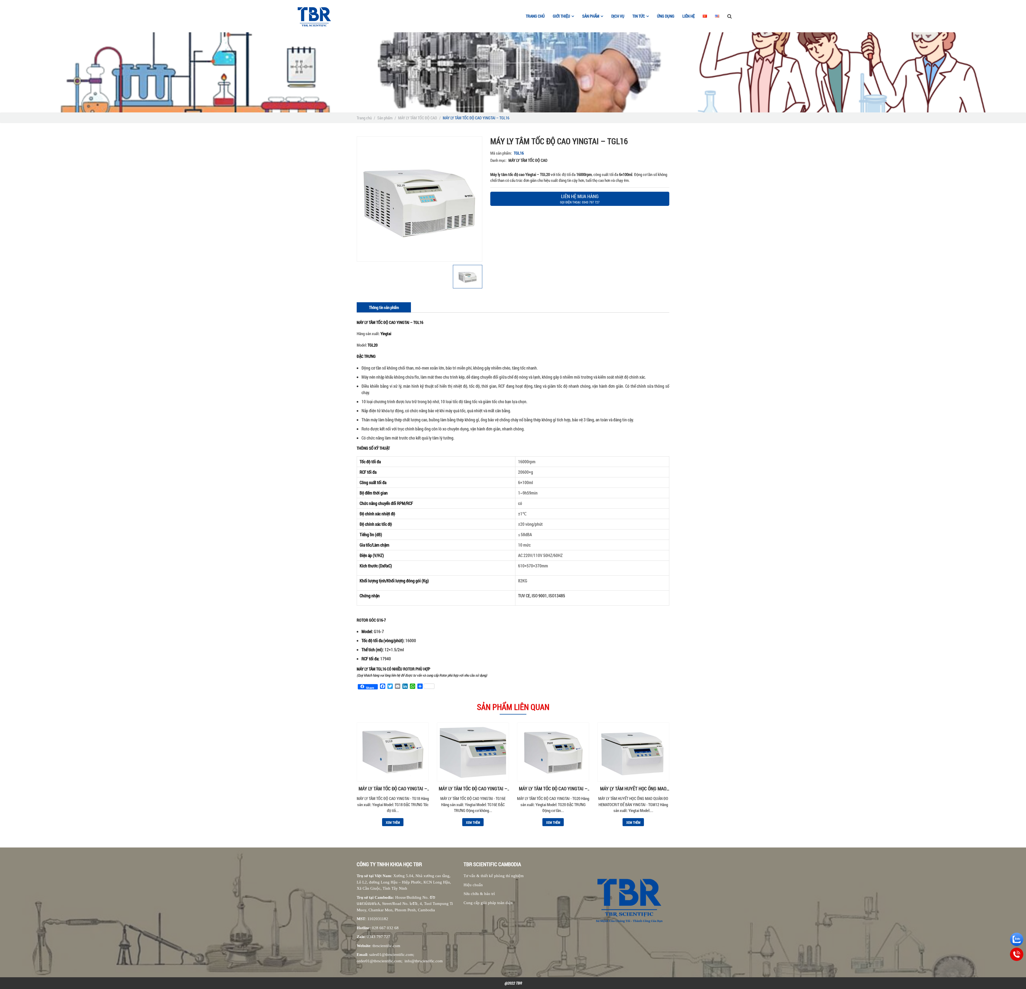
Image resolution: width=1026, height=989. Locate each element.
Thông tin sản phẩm (384, 307)
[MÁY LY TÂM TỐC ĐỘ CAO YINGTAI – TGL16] (419, 199)
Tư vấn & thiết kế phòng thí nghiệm (494, 876)
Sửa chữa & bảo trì (479, 894)
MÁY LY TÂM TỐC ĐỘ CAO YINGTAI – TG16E (473, 789)
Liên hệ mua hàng (580, 198)
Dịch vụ (617, 16)
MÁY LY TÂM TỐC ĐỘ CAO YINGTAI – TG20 (553, 789)
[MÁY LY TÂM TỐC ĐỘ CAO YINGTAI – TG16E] (473, 752)
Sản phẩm (384, 117)
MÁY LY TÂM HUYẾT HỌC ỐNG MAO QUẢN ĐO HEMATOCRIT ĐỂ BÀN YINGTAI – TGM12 (633, 789)
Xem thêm (393, 822)
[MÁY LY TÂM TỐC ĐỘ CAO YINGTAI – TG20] (553, 752)
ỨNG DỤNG (665, 16)
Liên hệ (688, 16)
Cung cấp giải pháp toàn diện (488, 903)
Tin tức (638, 16)
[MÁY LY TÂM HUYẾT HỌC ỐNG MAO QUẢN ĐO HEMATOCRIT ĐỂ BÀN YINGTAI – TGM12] (633, 752)
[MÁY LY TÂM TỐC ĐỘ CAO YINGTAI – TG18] (393, 752)
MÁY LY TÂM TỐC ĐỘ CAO (417, 117)
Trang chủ (535, 16)
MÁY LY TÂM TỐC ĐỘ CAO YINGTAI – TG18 (393, 789)
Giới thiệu (561, 16)
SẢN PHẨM (590, 16)
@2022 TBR (513, 983)
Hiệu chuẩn (473, 885)
